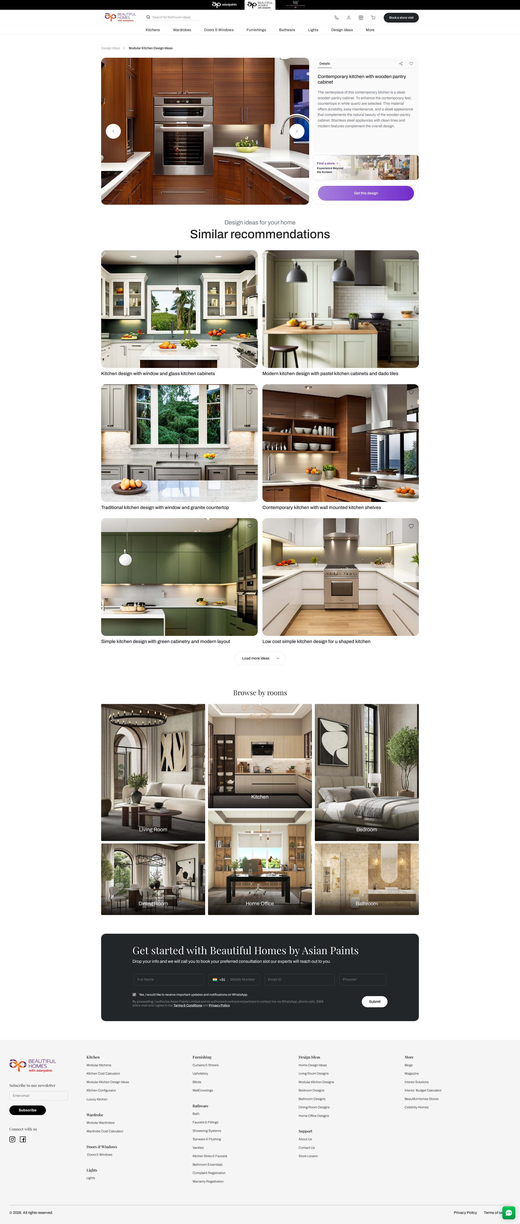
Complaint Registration (209, 1173)
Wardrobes (182, 30)
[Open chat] (508, 1212)
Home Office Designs (314, 1115)
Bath (196, 1113)
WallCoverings (203, 1090)
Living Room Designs (314, 1073)
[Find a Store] (361, 17)
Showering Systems (207, 1131)
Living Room (153, 829)
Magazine (412, 1073)
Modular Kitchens (99, 1065)
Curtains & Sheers (206, 1065)
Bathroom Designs (312, 1099)
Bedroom (366, 829)
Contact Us (307, 1147)
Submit (374, 1002)
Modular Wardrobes (101, 1122)
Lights (313, 30)
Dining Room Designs (314, 1107)
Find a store (326, 163)
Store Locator (308, 1156)
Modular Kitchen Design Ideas (108, 1082)
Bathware (287, 30)
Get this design (366, 193)
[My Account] (348, 17)
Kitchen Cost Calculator (103, 1073)
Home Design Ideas (313, 1065)
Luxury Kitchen (97, 1099)
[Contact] (336, 17)
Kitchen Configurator (101, 1090)
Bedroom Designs (311, 1090)
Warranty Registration (208, 1181)
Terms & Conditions (187, 1005)
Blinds (197, 1082)
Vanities (198, 1147)
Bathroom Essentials (207, 1164)
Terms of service (497, 1213)
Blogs (409, 1065)
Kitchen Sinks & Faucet (209, 1156)
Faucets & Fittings (205, 1122)
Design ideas (342, 30)
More (370, 30)
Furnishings (256, 30)
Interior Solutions (417, 1082)
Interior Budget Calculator (423, 1090)
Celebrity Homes (417, 1107)
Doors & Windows (218, 30)
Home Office (260, 903)
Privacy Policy (219, 1005)
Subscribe (28, 1110)
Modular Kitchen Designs (316, 1082)
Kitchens (153, 30)
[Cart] (373, 17)
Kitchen (260, 797)
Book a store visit (401, 17)
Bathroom (367, 903)
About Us (305, 1139)
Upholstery (200, 1073)
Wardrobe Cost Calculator (105, 1131)
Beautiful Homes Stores (422, 1099)
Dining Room (153, 903)
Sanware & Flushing (207, 1139)
